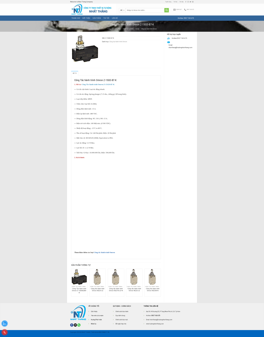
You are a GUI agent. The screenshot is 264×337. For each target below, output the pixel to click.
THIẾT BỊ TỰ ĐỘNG (128, 29)
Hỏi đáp (182, 1)
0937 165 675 (189, 18)
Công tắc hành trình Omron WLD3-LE (97, 290)
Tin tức (106, 18)
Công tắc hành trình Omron (149, 29)
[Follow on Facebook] (186, 2)
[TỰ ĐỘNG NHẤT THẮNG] (93, 9)
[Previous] (71, 282)
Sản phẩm (97, 18)
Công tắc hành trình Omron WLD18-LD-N (116, 290)
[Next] (160, 282)
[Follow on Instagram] (188, 2)
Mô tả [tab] (75, 73)
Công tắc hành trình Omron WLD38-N (152, 290)
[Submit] (166, 10)
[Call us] (79, 325)
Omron (137, 29)
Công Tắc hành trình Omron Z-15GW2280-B (79, 291)
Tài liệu (175, 1)
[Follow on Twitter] (190, 2)
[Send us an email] (192, 2)
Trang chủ (75, 18)
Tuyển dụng (168, 1)
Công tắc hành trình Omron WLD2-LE (134, 290)
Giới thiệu (86, 18)
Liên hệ (115, 18)
